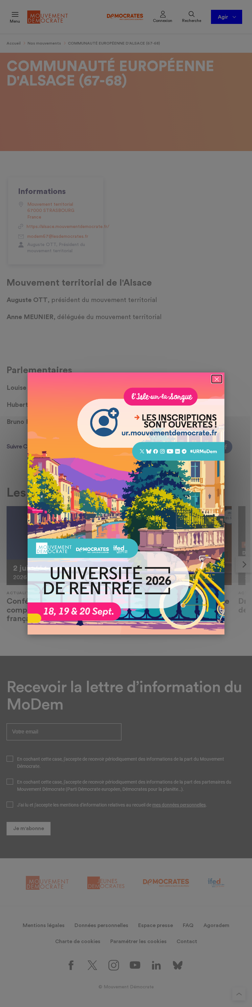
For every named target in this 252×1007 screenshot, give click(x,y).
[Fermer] (217, 379)
